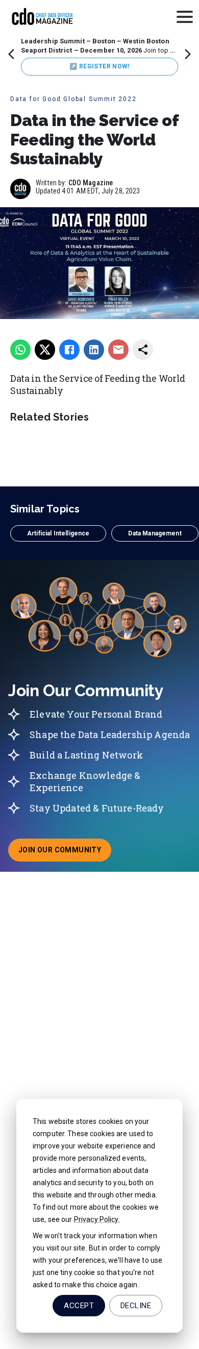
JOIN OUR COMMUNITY (64, 853)
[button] (58, 533)
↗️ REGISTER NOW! (99, 66)
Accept (79, 1305)
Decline (135, 1305)
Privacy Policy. (97, 1219)
